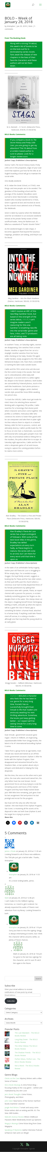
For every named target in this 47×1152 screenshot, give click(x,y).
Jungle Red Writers (12, 1107)
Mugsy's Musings (11, 1123)
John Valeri (9, 1101)
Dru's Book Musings (12, 1085)
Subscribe (11, 1001)
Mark (7, 898)
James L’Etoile (10, 851)
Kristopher (11, 26)
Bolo (30, 26)
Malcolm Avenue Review (14, 1117)
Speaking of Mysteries (13, 1130)
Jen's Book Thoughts (13, 1094)
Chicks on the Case (12, 1078)
